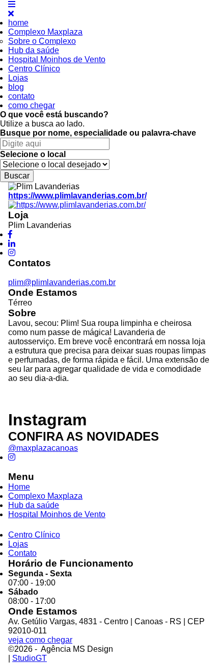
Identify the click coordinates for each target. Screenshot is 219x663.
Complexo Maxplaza (45, 32)
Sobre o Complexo (42, 41)
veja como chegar (40, 639)
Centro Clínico (34, 68)
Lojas (18, 77)
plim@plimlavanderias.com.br (62, 282)
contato (21, 96)
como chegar (31, 105)
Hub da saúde (33, 50)
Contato (22, 553)
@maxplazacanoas (43, 448)
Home (19, 486)
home (18, 22)
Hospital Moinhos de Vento (56, 59)
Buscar (17, 175)
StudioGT (29, 658)
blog (16, 87)
